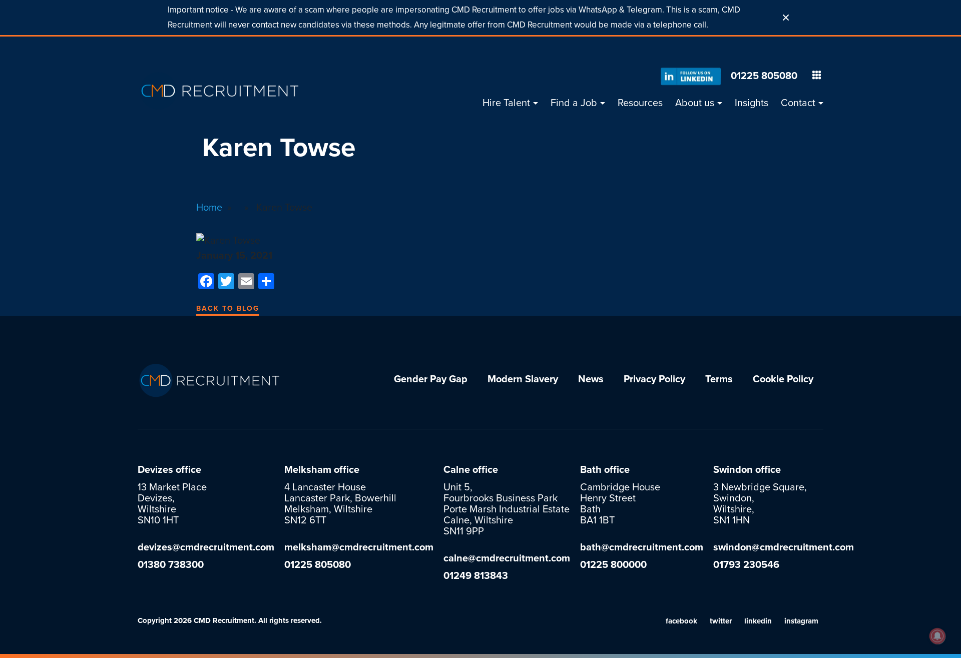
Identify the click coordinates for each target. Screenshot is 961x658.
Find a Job (574, 103)
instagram (801, 620)
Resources (640, 103)
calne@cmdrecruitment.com (506, 558)
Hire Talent (506, 103)
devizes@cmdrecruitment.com (206, 547)
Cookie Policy (783, 379)
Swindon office (747, 470)
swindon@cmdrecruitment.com (783, 547)
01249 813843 (475, 576)
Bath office (605, 470)
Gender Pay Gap (430, 379)
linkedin (758, 620)
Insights (751, 103)
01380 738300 (171, 565)
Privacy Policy (654, 379)
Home (209, 208)
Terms (719, 379)
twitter (721, 620)
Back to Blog (227, 308)
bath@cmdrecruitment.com (641, 547)
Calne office (470, 470)
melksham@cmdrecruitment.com (358, 547)
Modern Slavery (523, 379)
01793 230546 (746, 565)
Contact (798, 103)
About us (694, 103)
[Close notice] (785, 17)
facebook (681, 620)
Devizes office (169, 470)
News (591, 379)
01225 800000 (613, 565)
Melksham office (321, 470)
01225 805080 (764, 76)
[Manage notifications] (937, 636)
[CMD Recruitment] (220, 91)
